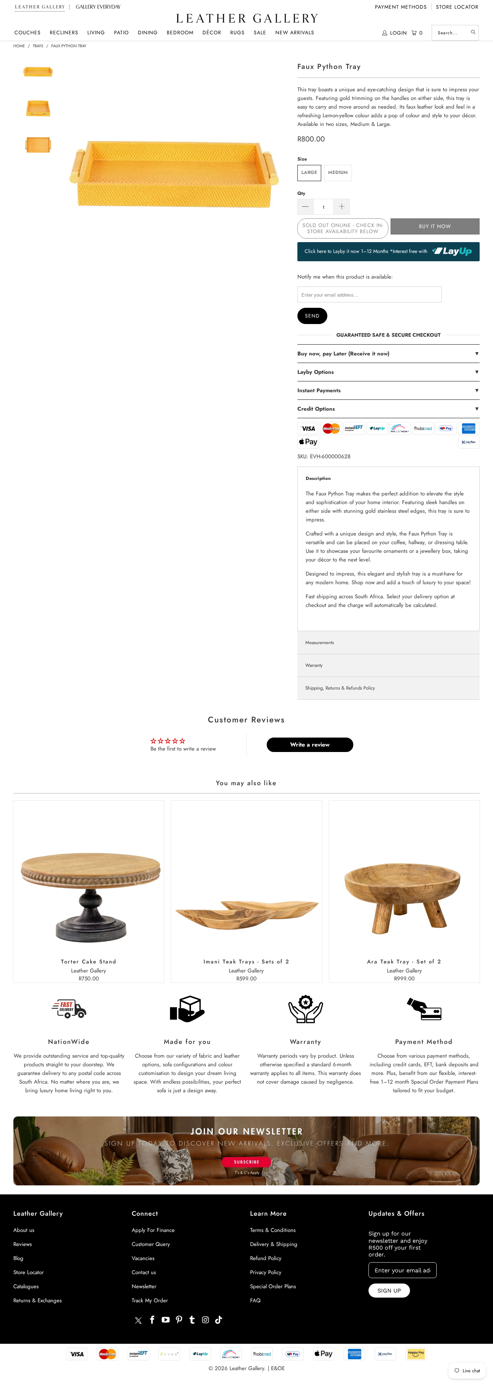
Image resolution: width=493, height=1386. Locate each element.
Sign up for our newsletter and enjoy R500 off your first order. (397, 1244)
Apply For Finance (153, 1230)
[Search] (473, 33)
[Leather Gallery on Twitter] (138, 1321)
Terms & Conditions (273, 1230)
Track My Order (150, 1300)
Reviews (22, 1244)
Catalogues (26, 1286)
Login (398, 32)
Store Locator (457, 6)
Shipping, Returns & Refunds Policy (340, 688)
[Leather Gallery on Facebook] (152, 1320)
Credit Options (388, 409)
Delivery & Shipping (273, 1244)
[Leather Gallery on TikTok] (218, 1320)
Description (318, 478)
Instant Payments (388, 390)
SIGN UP (389, 1290)
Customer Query (151, 1244)
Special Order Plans (273, 1286)
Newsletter (144, 1286)
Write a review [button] (310, 744)
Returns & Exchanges (37, 1300)
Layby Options (388, 372)
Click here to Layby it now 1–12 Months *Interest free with (367, 251)
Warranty (314, 665)
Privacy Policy (266, 1272)
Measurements (319, 642)
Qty (301, 193)
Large (309, 172)
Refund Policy (266, 1258)
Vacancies (143, 1258)
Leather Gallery (247, 1368)
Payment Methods (401, 6)
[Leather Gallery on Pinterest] (179, 1320)
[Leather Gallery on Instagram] (205, 1320)
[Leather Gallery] (246, 19)
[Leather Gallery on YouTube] (166, 1320)
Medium (338, 172)
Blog (18, 1258)
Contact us (144, 1272)
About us (23, 1230)
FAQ (255, 1300)
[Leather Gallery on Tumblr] (192, 1320)
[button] (27, 32)
